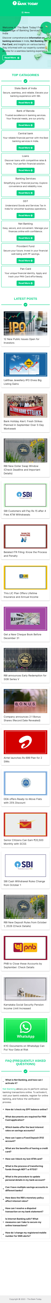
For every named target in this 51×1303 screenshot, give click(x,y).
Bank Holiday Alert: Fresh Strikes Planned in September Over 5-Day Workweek (24, 425)
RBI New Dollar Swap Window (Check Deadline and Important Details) (22, 470)
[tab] (25, 1091)
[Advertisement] (25, 1269)
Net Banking (9, 1089)
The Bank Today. (34, 1299)
